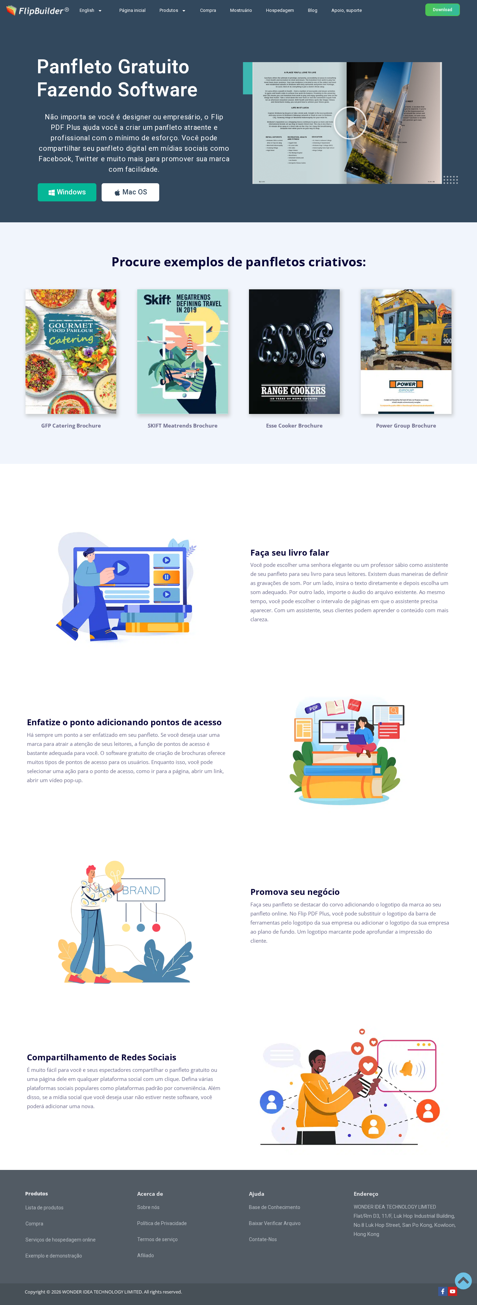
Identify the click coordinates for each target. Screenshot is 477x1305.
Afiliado (145, 1255)
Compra (208, 10)
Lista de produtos (44, 1207)
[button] (350, 122)
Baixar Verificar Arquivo (275, 1223)
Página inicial (132, 10)
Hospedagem (280, 10)
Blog (312, 10)
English (87, 10)
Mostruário (241, 10)
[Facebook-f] (442, 1291)
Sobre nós (148, 1207)
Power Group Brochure (406, 425)
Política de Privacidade (162, 1223)
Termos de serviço (157, 1239)
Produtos (169, 10)
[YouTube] (452, 1291)
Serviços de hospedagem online (60, 1240)
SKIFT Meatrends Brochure (183, 425)
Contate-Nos (263, 1239)
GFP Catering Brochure (71, 425)
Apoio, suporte (346, 10)
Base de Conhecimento (274, 1207)
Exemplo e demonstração (53, 1256)
